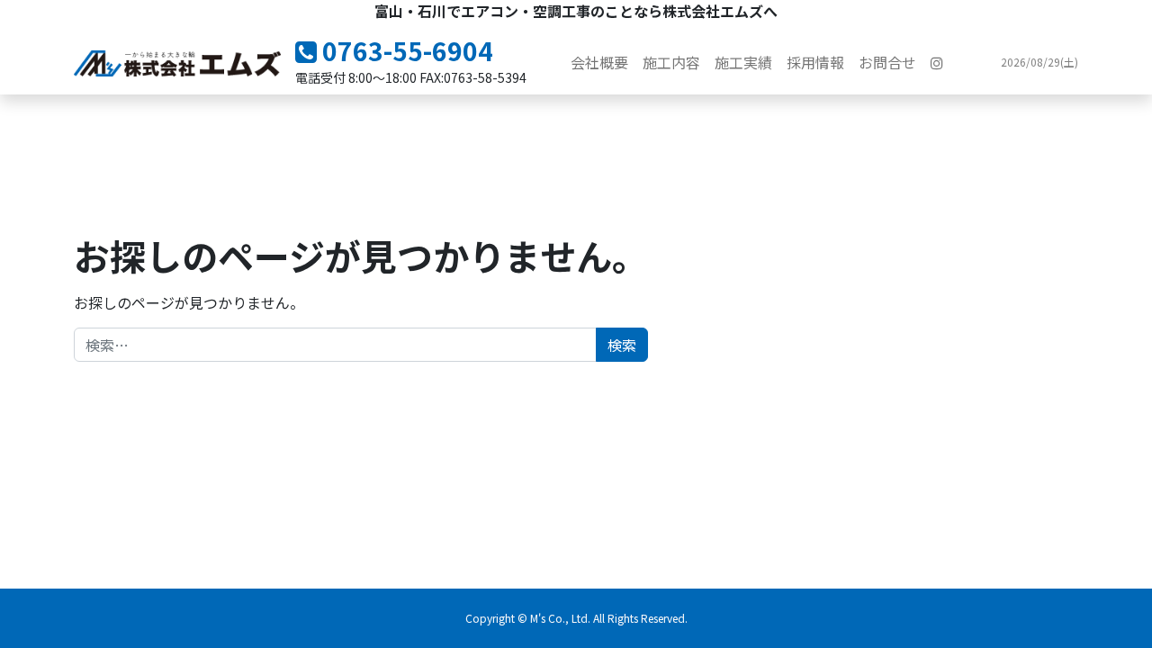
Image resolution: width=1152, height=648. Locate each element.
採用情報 (815, 62)
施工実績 (743, 62)
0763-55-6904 (405, 50)
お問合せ (887, 62)
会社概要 (599, 62)
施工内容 (671, 62)
